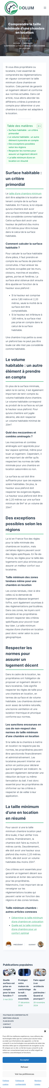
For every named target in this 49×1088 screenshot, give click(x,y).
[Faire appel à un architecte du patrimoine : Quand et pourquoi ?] (39, 972)
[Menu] (45, 8)
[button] (45, 1031)
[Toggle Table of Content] (38, 126)
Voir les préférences (24, 1074)
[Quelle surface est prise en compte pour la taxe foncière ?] (9, 972)
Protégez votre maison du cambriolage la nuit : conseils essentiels (24, 989)
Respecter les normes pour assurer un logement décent (23, 152)
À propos (7, 1027)
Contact (7, 1024)
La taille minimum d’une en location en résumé (22, 159)
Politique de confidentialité (15, 1015)
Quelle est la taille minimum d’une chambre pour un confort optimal (26, 929)
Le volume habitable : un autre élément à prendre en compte (24, 139)
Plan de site (8, 1021)
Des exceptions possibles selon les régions (22, 145)
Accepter (24, 1060)
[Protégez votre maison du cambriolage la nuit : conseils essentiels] (24, 972)
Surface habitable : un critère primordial (23, 132)
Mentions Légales (11, 1018)
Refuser (24, 1067)
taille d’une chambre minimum (25, 193)
